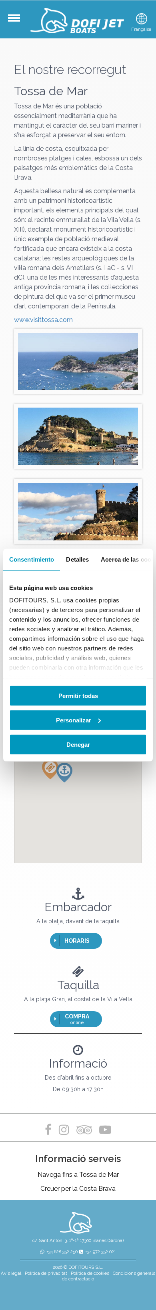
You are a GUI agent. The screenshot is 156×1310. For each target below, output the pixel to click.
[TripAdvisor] (85, 1130)
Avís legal (11, 1273)
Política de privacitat (46, 1273)
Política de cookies (90, 1273)
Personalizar (73, 719)
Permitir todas (78, 695)
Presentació (20, 22)
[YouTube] (105, 1130)
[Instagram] (64, 1130)
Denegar (78, 744)
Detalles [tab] (77, 559)
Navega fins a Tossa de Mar (78, 1174)
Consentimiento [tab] (31, 559)
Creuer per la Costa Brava (78, 1188)
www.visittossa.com (43, 320)
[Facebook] (50, 1130)
